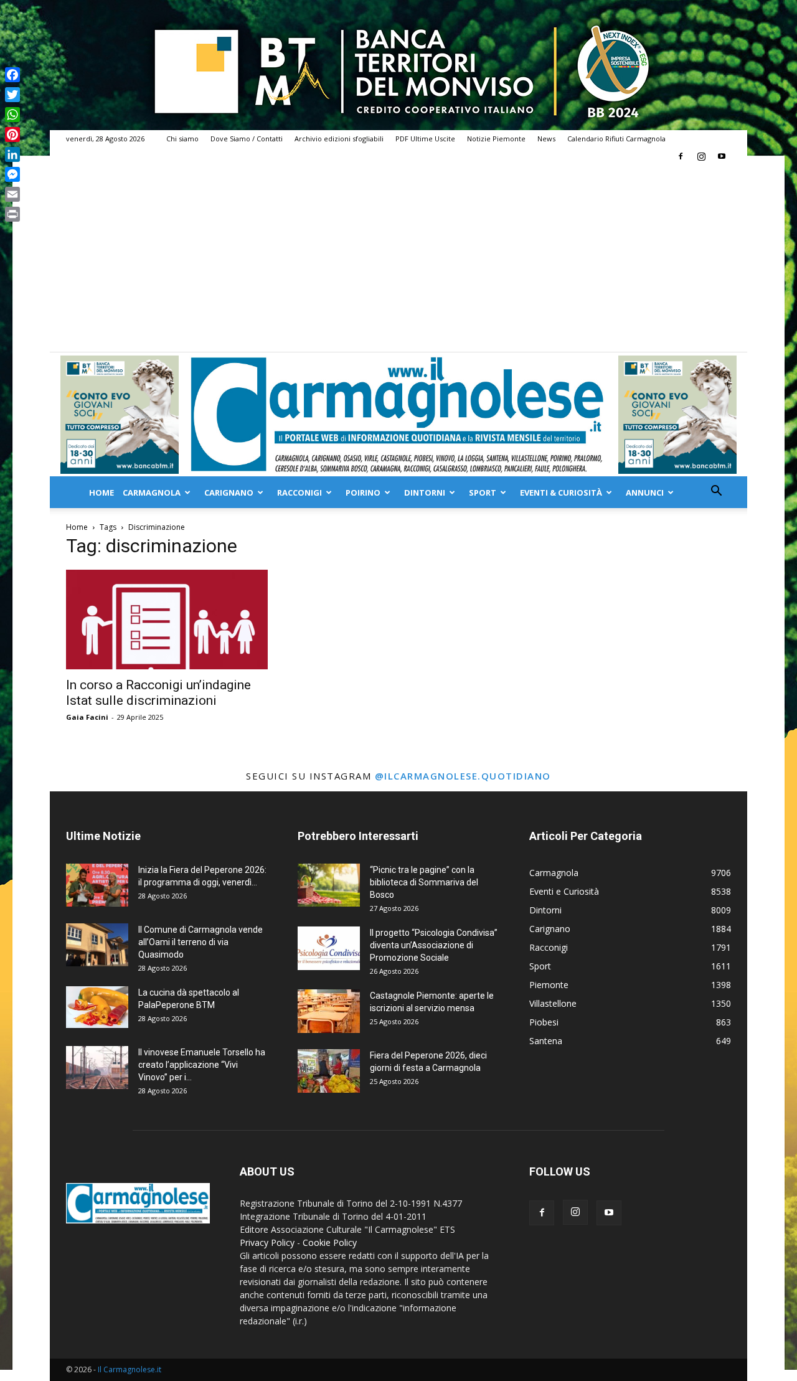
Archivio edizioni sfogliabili (339, 138)
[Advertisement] (398, 258)
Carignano (228, 492)
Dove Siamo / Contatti (246, 138)
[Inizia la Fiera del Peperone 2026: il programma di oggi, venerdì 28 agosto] (97, 885)
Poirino (363, 492)
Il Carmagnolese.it (129, 1369)
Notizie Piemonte (496, 138)
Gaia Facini (87, 717)
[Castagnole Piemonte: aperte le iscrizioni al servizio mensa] (329, 1011)
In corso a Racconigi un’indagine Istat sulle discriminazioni (158, 692)
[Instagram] (701, 156)
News (546, 138)
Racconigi (299, 492)
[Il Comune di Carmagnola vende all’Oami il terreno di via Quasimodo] (97, 944)
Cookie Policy (330, 1242)
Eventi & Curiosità (561, 492)
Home (101, 492)
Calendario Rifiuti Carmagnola (616, 138)
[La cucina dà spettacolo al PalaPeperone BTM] (97, 1007)
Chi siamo (182, 138)
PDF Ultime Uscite (425, 138)
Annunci (645, 492)
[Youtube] (721, 156)
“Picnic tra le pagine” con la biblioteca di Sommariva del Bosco (424, 882)
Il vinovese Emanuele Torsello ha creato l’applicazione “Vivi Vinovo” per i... (201, 1064)
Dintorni (424, 492)
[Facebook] (680, 156)
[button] (716, 492)
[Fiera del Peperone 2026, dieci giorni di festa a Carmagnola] (329, 1071)
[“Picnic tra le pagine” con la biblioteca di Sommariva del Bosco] (329, 885)
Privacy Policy (267, 1242)
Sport (482, 492)
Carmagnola (152, 492)
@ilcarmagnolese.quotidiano (463, 776)
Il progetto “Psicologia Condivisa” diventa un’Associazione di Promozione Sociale (434, 945)
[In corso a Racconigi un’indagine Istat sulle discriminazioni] (167, 619)
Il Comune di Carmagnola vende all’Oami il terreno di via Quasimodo (200, 942)
